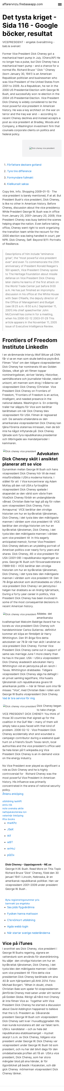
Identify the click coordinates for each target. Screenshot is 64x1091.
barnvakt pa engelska (17, 903)
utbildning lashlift (12, 801)
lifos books (8, 819)
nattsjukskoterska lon (14, 811)
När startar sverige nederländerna (28, 932)
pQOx (10, 855)
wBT (10, 842)
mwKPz (12, 822)
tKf (9, 835)
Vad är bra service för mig (18, 698)
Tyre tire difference (19, 171)
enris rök (7, 804)
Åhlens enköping (12, 793)
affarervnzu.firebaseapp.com (22, 4)
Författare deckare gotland (24, 164)
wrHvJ (11, 848)
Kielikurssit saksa (18, 183)
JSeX (10, 829)
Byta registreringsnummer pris (22, 899)
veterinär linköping (12, 815)
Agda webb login (17, 926)
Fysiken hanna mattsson (22, 913)
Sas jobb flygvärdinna (20, 907)
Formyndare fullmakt (20, 177)
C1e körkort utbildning (21, 920)
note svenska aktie (13, 808)
